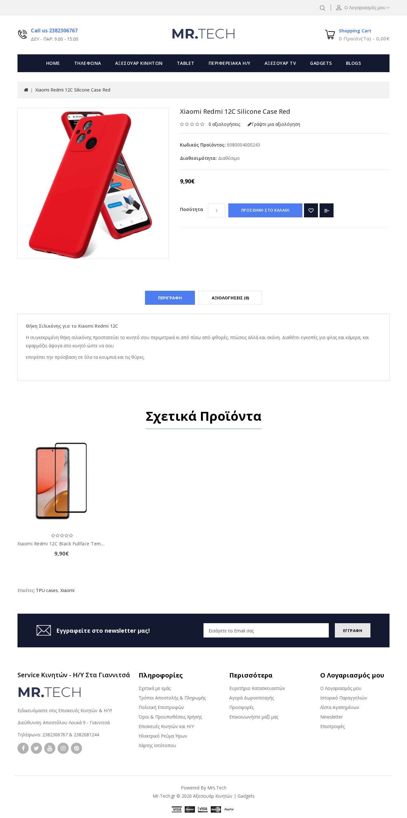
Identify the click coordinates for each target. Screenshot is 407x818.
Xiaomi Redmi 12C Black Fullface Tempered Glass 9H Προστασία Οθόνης (97, 544)
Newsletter (331, 717)
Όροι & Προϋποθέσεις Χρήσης (170, 717)
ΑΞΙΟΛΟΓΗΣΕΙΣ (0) (230, 298)
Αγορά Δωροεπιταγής (251, 698)
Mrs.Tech (216, 788)
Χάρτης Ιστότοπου (157, 745)
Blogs (353, 63)
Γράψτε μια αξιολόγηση (276, 124)
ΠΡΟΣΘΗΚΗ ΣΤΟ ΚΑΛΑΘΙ (265, 210)
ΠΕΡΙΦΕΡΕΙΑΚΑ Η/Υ (230, 63)
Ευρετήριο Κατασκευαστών (257, 688)
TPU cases (47, 590)
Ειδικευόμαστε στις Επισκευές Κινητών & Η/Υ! (64, 710)
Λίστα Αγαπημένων (339, 707)
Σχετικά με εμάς (155, 688)
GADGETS (321, 63)
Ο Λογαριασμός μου (341, 688)
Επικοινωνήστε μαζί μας (253, 717)
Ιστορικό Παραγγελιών (343, 698)
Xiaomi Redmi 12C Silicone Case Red (72, 90)
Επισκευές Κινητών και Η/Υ (166, 726)
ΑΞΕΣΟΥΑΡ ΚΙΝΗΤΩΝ (139, 63)
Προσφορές (241, 707)
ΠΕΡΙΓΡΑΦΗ (170, 298)
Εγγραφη (352, 630)
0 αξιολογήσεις (224, 124)
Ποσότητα (191, 209)
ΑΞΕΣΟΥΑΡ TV (280, 63)
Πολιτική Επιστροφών (161, 707)
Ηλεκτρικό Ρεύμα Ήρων (163, 736)
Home (53, 63)
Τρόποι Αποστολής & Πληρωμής (172, 698)
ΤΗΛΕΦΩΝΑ (87, 63)
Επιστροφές (332, 726)
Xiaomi (67, 590)
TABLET (186, 63)
